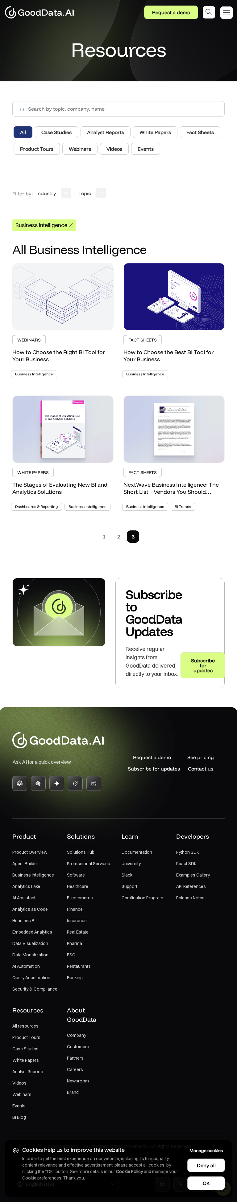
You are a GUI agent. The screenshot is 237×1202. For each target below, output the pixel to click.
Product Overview (29, 852)
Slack (127, 875)
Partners (75, 1058)
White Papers (25, 1060)
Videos (19, 1083)
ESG (71, 955)
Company (76, 1035)
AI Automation (26, 966)
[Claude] (38, 783)
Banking (75, 977)
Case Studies (25, 1049)
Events (19, 1106)
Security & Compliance (34, 989)
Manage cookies (206, 1150)
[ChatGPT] (19, 783)
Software (76, 875)
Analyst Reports (27, 1071)
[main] (118, 356)
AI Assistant (23, 898)
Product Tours (26, 1037)
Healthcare (77, 886)
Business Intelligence (33, 875)
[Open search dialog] (209, 12)
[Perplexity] (93, 783)
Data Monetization (30, 955)
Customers (78, 1046)
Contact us (200, 769)
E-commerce (80, 898)
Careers (75, 1069)
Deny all (206, 1165)
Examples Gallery (193, 875)
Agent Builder (25, 863)
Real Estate (78, 932)
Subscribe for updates (152, 769)
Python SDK (187, 852)
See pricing (200, 757)
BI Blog (19, 1117)
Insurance (77, 920)
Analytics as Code (30, 909)
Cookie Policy (129, 1171)
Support (129, 886)
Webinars (21, 1094)
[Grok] (75, 783)
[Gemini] (56, 783)
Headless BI (23, 920)
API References (191, 886)
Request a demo (171, 12)
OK (206, 1183)
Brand (73, 1092)
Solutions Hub (80, 852)
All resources (25, 1026)
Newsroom (78, 1081)
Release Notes (190, 898)
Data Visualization (30, 943)
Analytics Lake (26, 886)
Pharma (74, 943)
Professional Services (88, 863)
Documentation (137, 852)
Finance (75, 909)
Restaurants (79, 966)
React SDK (186, 863)
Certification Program (142, 898)
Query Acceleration (31, 977)
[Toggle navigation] (228, 12)
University (131, 863)
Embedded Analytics (32, 932)
